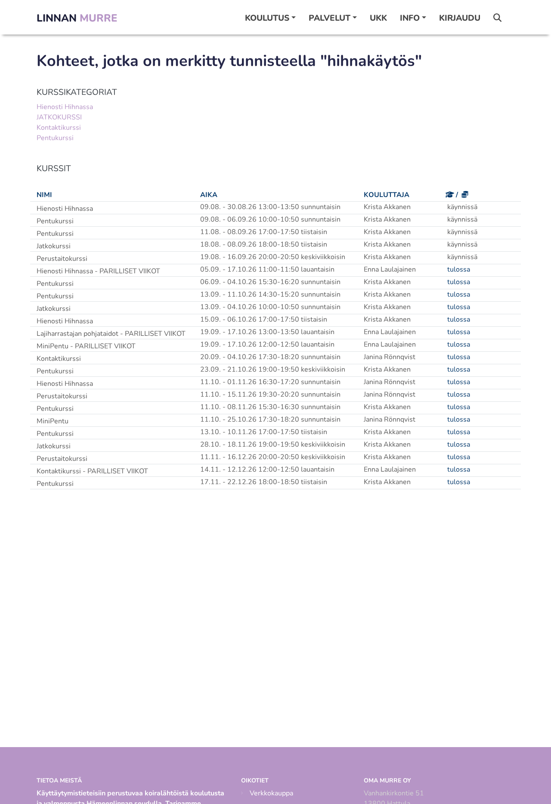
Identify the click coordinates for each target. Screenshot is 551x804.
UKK (378, 18)
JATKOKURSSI (59, 117)
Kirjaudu (459, 18)
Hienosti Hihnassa (65, 107)
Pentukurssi (55, 138)
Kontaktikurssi (59, 127)
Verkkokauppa (271, 793)
